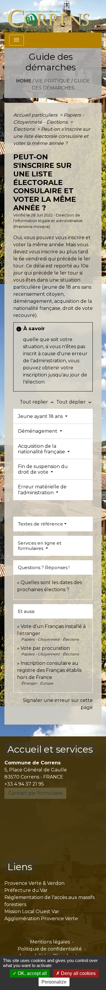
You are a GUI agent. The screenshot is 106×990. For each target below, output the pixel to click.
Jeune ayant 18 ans (41, 416)
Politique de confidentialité (50, 949)
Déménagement (38, 431)
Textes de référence (40, 524)
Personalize (54, 981)
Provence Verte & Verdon (34, 883)
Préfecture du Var (26, 890)
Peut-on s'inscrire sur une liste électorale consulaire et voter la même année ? (51, 136)
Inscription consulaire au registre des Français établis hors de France (49, 670)
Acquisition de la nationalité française (42, 448)
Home (23, 81)
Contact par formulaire (35, 793)
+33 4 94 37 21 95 (24, 784)
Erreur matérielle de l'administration (42, 489)
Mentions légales (50, 942)
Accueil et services (50, 749)
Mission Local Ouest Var (31, 911)
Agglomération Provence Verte (41, 918)
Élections (24, 129)
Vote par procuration (45, 648)
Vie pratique (52, 81)
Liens (19, 866)
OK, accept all (31, 973)
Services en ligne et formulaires (39, 545)
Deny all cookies (78, 973)
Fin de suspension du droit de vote (43, 469)
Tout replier (37, 402)
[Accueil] (52, 16)
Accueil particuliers (36, 115)
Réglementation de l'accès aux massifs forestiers (49, 901)
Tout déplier (74, 402)
